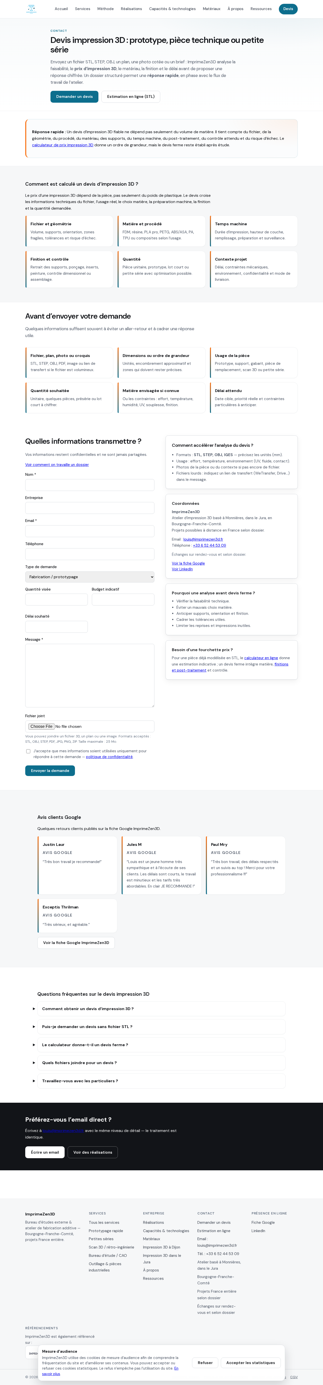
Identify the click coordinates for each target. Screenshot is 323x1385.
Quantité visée (38, 589)
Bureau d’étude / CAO (108, 1255)
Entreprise (34, 497)
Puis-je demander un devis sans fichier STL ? (87, 1026)
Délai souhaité (37, 616)
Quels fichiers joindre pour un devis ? (79, 1062)
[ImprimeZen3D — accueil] (31, 9)
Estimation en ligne (213, 1230)
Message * (34, 639)
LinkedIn (258, 1230)
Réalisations (131, 8)
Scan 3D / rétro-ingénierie (111, 1247)
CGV (294, 1377)
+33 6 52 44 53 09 (209, 545)
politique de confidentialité (109, 757)
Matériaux (212, 8)
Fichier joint (35, 716)
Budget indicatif (105, 589)
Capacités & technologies (172, 8)
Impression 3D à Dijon (161, 1247)
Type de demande (41, 567)
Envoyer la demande (50, 770)
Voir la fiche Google (188, 563)
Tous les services (104, 1222)
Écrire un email (45, 1152)
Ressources (261, 8)
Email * (31, 520)
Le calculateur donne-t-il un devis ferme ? (85, 1044)
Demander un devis (74, 96)
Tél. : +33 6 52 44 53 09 (218, 1253)
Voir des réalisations (92, 1152)
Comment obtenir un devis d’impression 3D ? (88, 1008)
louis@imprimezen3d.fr (203, 539)
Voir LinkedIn (182, 569)
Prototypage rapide (106, 1230)
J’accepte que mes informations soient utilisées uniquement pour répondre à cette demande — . (90, 754)
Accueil (61, 8)
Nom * (30, 474)
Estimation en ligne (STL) (131, 96)
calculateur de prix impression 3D (62, 145)
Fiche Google (263, 1222)
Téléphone (34, 544)
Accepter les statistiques (250, 1362)
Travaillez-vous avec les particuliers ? (80, 1081)
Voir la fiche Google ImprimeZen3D (76, 942)
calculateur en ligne (261, 657)
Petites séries (101, 1238)
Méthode (105, 8)
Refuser (205, 1362)
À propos (236, 8)
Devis (288, 8)
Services (82, 8)
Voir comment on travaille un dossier (57, 464)
